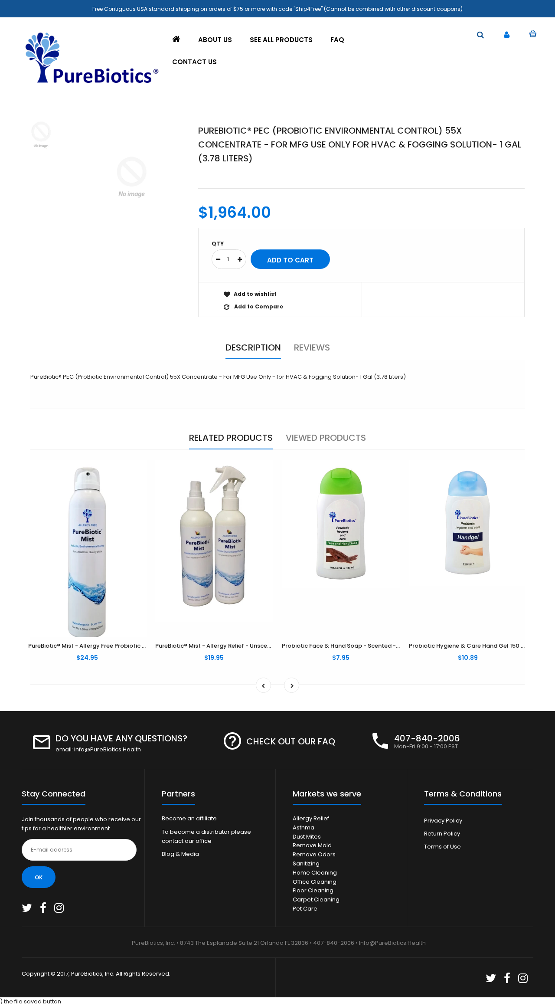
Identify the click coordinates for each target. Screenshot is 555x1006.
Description (253, 347)
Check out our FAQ (290, 741)
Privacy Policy (443, 820)
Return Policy (442, 833)
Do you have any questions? (121, 738)
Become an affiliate (189, 818)
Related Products (231, 438)
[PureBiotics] (91, 84)
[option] (131, 177)
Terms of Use (442, 846)
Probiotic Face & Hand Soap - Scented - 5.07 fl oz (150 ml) (365, 646)
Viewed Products (326, 438)
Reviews (312, 347)
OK (38, 877)
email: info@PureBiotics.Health (98, 749)
